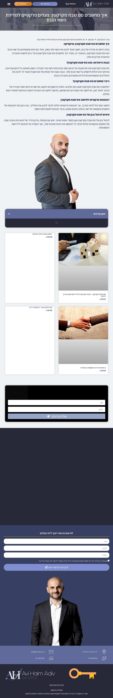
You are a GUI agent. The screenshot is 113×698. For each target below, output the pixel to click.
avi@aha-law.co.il (38, 651)
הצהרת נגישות (57, 690)
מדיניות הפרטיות (56, 685)
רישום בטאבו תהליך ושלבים (42, 234)
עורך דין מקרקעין (103, 39)
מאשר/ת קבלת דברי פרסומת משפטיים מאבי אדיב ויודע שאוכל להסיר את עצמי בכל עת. (72, 560)
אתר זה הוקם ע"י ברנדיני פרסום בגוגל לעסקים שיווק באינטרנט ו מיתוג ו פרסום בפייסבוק (56, 693)
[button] (9, 4)
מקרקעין (91, 39)
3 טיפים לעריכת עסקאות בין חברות (93, 367)
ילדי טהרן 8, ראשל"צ (90, 651)
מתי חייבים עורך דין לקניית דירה (40, 307)
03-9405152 (92, 658)
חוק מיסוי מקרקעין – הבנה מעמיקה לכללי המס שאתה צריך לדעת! (84, 295)
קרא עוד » (102, 299)
